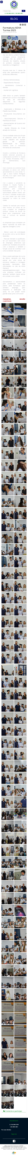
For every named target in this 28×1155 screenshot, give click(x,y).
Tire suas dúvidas (6, 1129)
